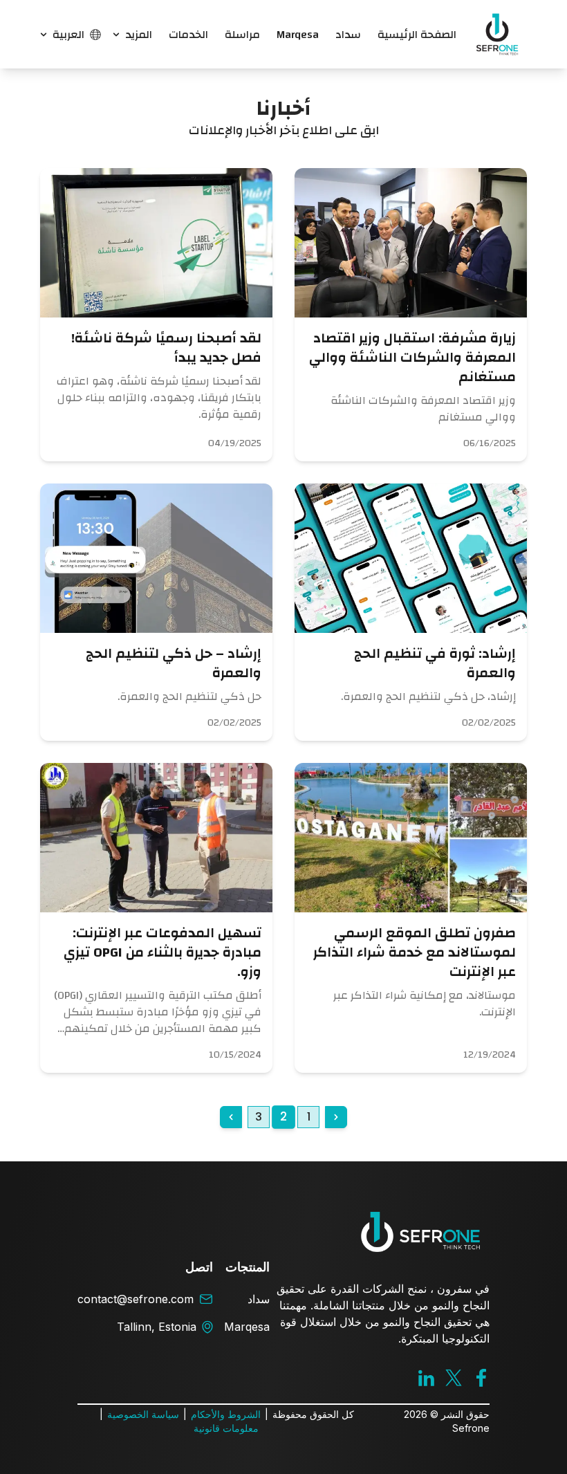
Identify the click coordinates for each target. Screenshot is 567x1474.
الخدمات (188, 34)
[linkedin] (426, 1377)
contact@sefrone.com (135, 1299)
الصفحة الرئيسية (417, 34)
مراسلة (242, 34)
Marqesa (298, 34)
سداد (348, 34)
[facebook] (481, 1377)
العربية (68, 34)
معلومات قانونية (226, 1428)
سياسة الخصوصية (143, 1414)
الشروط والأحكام (226, 1414)
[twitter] (453, 1377)
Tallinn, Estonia (156, 1327)
